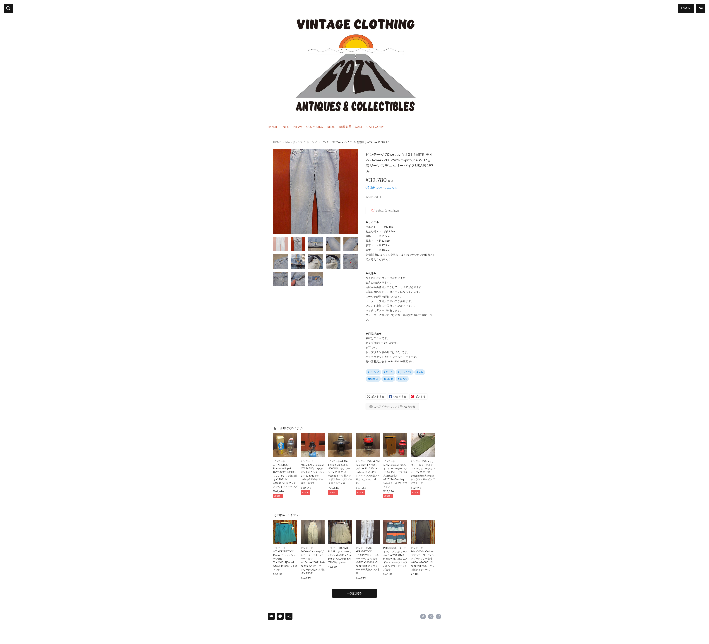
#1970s (402, 378)
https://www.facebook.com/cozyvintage (423, 616)
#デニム (388, 372)
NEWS (298, 126)
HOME (273, 126)
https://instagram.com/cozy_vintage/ (438, 616)
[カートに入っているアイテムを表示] (700, 8)
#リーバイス (404, 372)
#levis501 (373, 378)
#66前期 (388, 378)
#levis (420, 372)
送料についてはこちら (383, 187)
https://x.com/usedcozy (431, 616)
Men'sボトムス (294, 142)
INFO (286, 126)
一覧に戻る (354, 593)
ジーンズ (312, 142)
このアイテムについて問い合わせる (394, 406)
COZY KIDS (314, 126)
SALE (359, 126)
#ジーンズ (373, 372)
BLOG (331, 126)
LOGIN (686, 8)
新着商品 (345, 126)
